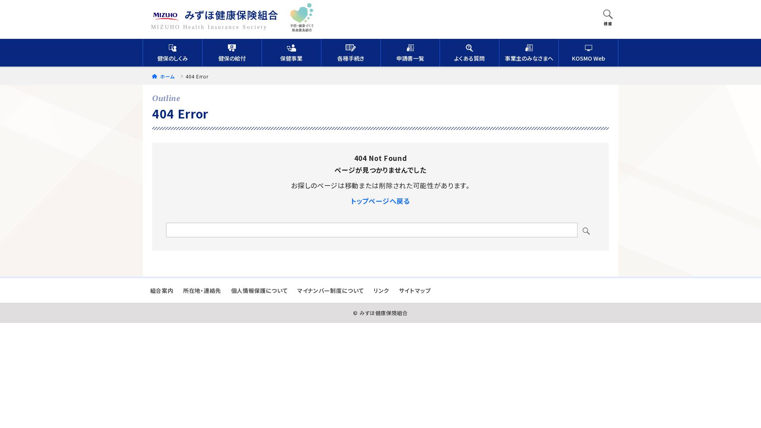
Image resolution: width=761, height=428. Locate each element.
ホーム (166, 76)
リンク (381, 290)
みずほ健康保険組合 (232, 14)
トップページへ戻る (380, 201)
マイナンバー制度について (330, 290)
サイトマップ (415, 290)
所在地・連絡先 (202, 290)
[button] (608, 15)
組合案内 (162, 290)
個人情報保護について (259, 290)
